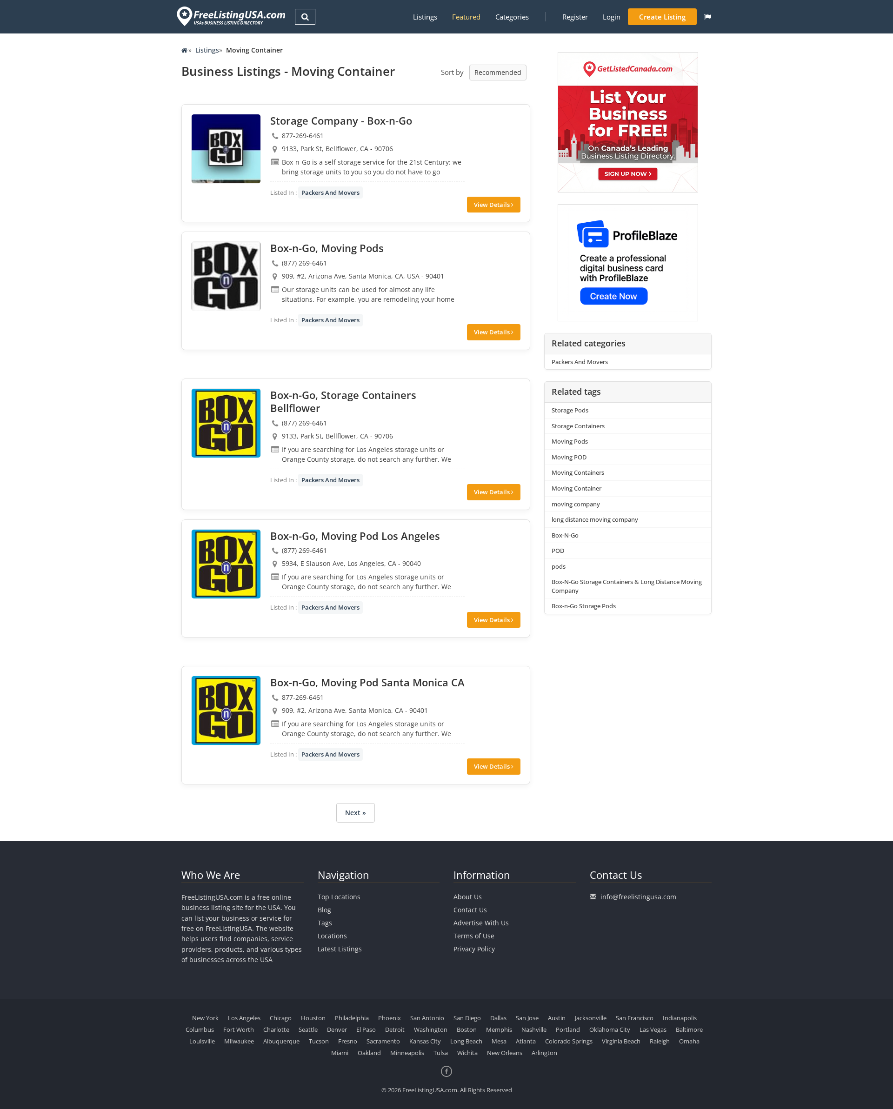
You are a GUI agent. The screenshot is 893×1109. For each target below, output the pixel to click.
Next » (355, 812)
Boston (467, 1029)
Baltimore (689, 1029)
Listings (425, 16)
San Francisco (634, 1018)
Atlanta (526, 1041)
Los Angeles (244, 1018)
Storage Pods (570, 410)
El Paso (366, 1029)
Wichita (467, 1053)
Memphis (499, 1029)
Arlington (544, 1053)
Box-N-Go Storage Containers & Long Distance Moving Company (627, 586)
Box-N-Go (565, 535)
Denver (337, 1029)
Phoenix (389, 1018)
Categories (512, 16)
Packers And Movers (330, 192)
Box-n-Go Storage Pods (584, 606)
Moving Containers (578, 472)
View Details (492, 204)
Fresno (347, 1041)
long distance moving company (595, 519)
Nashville (533, 1029)
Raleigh (660, 1041)
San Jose (527, 1018)
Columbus (200, 1029)
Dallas (498, 1018)
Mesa (499, 1041)
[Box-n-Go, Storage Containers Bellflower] (226, 423)
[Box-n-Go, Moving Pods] (226, 276)
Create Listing (662, 16)
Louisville (202, 1041)
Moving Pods (570, 441)
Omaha (689, 1041)
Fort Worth (238, 1029)
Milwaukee (239, 1041)
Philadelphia (352, 1018)
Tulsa (440, 1053)
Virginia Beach (621, 1041)
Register (575, 16)
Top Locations (339, 896)
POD (558, 550)
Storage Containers (578, 426)
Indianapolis (680, 1018)
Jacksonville (590, 1018)
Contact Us (470, 909)
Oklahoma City (609, 1029)
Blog (324, 909)
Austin (557, 1018)
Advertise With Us (481, 922)
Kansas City (425, 1041)
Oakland (369, 1053)
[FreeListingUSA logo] (230, 16)
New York (205, 1018)
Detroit (395, 1029)
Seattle (308, 1029)
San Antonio (427, 1018)
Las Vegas (653, 1029)
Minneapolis (407, 1053)
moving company (576, 504)
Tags (325, 922)
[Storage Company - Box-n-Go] (226, 148)
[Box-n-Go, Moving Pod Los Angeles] (226, 564)
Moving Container (576, 488)
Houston (313, 1018)
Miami (339, 1053)
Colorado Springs (569, 1041)
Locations (332, 935)
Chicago (281, 1018)
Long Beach (466, 1041)
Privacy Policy (474, 948)
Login (611, 16)
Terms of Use (473, 935)
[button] (708, 16)
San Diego (467, 1018)
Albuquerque (281, 1041)
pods (559, 566)
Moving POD (569, 457)
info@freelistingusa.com (638, 896)
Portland (568, 1029)
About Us (467, 896)
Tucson (319, 1041)
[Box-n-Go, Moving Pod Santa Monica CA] (226, 710)
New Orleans (504, 1053)
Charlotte (276, 1029)
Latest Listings (340, 948)
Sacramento (383, 1041)
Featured (466, 16)
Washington (430, 1029)
